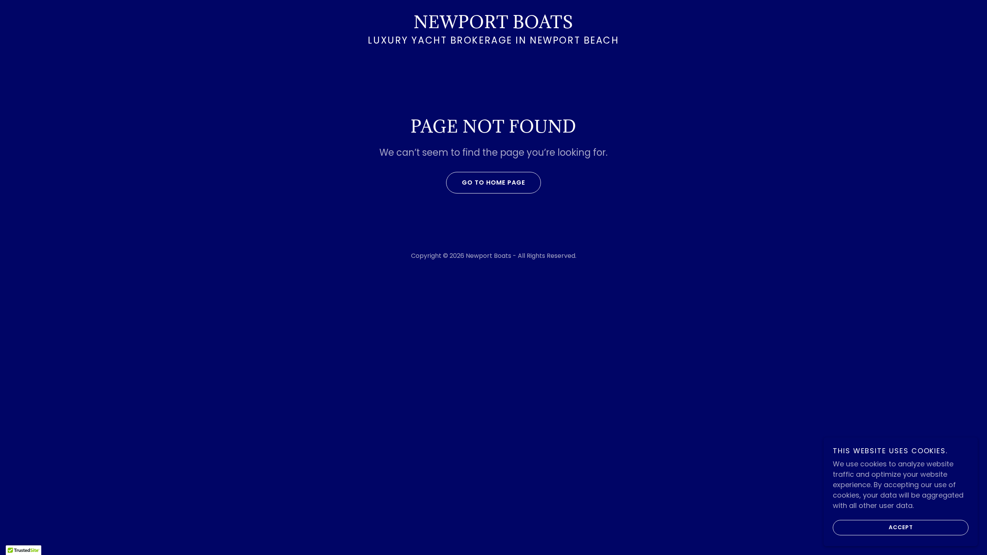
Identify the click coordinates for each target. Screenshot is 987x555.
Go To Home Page (493, 182)
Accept (901, 527)
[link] (493, 25)
